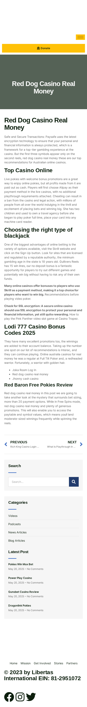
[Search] (74, 482)
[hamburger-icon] (80, 37)
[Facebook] (9, 697)
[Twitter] (31, 697)
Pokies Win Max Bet (20, 564)
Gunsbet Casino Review (23, 591)
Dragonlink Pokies (19, 605)
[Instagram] (20, 697)
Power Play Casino (20, 577)
